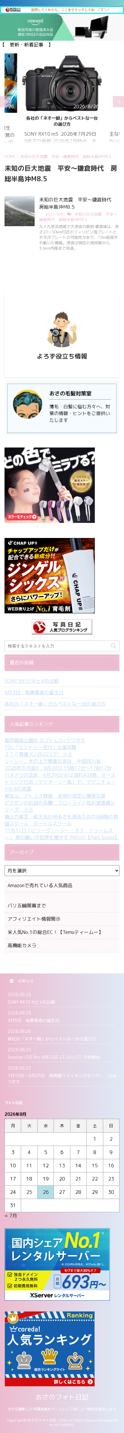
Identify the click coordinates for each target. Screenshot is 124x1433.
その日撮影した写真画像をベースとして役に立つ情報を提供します (62, 1409)
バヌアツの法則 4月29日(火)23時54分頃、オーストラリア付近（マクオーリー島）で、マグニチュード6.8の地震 (60, 782)
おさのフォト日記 (62, 1397)
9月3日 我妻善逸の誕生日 (34, 692)
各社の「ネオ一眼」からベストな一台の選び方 (55, 704)
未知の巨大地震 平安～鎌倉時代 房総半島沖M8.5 (78, 216)
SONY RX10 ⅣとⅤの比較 (32, 681)
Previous (5, 101)
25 (29, 1192)
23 (111, 1178)
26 (46, 1192)
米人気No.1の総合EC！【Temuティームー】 (55, 932)
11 (29, 1165)
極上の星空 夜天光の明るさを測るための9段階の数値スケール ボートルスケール (61, 820)
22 (95, 1178)
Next (118, 101)
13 (62, 1165)
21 (78, 1178)
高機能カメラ (22, 945)
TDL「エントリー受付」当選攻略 (40, 747)
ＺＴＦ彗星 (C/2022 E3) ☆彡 (38, 754)
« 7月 (11, 1215)
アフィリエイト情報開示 (34, 919)
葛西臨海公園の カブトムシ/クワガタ (45, 740)
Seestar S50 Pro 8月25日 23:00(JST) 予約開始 (62, 121)
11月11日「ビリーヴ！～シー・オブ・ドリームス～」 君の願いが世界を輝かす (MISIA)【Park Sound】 (62, 834)
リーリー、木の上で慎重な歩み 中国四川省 (53, 761)
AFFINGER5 (64, 1424)
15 (95, 1165)
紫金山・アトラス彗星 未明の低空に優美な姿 (55, 795)
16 (111, 1165)
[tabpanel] (62, 101)
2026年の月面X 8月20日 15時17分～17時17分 (58, 768)
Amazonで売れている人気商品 (40, 885)
